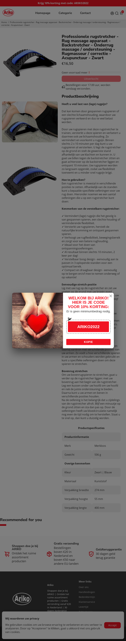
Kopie (88, 342)
